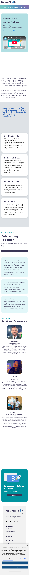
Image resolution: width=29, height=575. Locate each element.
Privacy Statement (8, 560)
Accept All (14, 562)
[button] (26, 3)
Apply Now (14, 495)
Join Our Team (14, 251)
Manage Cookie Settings (15, 571)
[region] (14, 559)
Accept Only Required (15, 567)
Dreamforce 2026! (18, 7)
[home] (8, 3)
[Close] (27, 545)
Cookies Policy (23, 558)
